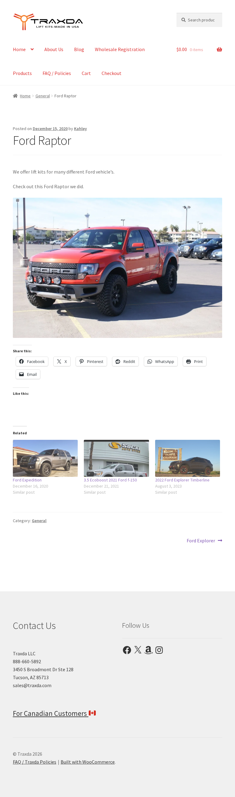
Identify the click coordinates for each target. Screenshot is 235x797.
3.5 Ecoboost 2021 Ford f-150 (110, 480)
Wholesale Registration (120, 49)
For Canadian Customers (50, 713)
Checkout (111, 73)
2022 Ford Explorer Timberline (182, 480)
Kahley (80, 128)
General (42, 96)
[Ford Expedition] (45, 458)
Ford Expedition (27, 480)
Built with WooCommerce (88, 762)
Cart (86, 73)
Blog (79, 49)
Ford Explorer (201, 541)
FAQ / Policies (57, 73)
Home (19, 49)
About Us (53, 49)
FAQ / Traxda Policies (34, 762)
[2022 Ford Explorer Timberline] (187, 458)
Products (22, 73)
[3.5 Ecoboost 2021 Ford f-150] (116, 458)
